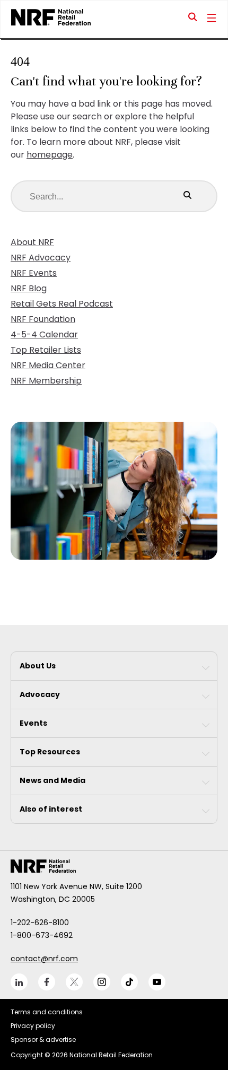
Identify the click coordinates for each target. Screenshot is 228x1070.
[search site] (193, 19)
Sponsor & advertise (43, 1039)
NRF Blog (29, 288)
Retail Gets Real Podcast (62, 304)
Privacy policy (33, 1025)
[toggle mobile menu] (211, 19)
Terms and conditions (47, 1011)
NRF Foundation (43, 319)
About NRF (32, 242)
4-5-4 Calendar (44, 334)
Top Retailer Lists (46, 350)
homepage (50, 155)
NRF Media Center (48, 365)
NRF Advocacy (41, 257)
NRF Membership (46, 381)
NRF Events (34, 273)
